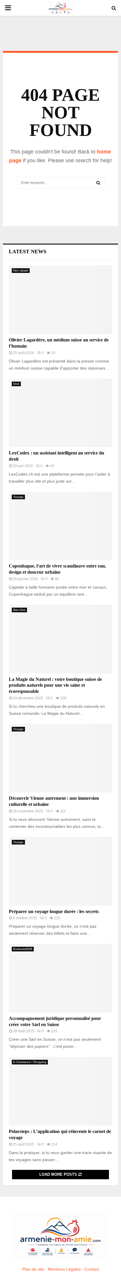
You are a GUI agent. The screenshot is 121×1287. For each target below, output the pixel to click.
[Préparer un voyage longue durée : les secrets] (60, 871)
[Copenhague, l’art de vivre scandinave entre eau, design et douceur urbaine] (60, 526)
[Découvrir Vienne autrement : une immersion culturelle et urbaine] (60, 758)
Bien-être (19, 609)
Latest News (27, 251)
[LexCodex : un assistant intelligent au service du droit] (60, 413)
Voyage (18, 496)
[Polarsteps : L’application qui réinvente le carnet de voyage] (60, 1091)
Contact (92, 1269)
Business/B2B (22, 949)
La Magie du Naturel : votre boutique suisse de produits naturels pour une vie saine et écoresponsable (55, 685)
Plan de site (33, 1269)
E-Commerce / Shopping (29, 1062)
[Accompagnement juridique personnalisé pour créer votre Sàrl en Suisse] (60, 978)
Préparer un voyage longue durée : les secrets (54, 911)
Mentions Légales (64, 1269)
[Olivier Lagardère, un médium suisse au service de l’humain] (60, 299)
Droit (16, 383)
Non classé (20, 270)
